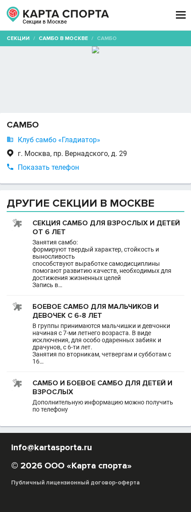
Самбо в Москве (63, 38)
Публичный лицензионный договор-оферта (75, 482)
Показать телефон (48, 167)
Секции (18, 38)
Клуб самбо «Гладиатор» (59, 140)
